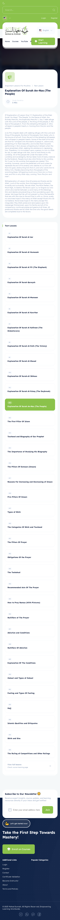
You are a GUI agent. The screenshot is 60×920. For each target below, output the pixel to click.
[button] (3, 3)
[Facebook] (39, 914)
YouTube (24, 41)
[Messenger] (33, 914)
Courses (15, 41)
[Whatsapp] (27, 914)
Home (7, 41)
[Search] (54, 10)
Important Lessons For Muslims (17, 86)
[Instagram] (21, 914)
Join (47, 809)
